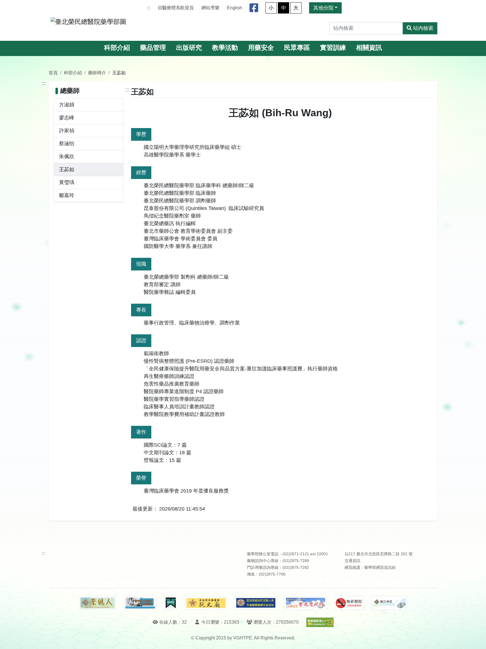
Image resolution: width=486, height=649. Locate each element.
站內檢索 (423, 28)
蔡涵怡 (66, 143)
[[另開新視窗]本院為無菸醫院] (349, 603)
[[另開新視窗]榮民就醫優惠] (140, 603)
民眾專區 (297, 47)
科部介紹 (117, 47)
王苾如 (66, 169)
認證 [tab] (141, 340)
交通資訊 (352, 561)
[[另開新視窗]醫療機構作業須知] (256, 603)
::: (148, 7)
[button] (476, 639)
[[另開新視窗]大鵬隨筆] (306, 603)
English (234, 7)
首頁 (53, 72)
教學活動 (225, 47)
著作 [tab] (141, 432)
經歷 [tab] (141, 172)
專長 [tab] (141, 310)
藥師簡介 (97, 72)
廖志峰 (66, 117)
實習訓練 (333, 47)
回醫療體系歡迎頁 (176, 7)
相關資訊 (369, 47)
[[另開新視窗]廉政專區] (389, 603)
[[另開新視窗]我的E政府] (170, 603)
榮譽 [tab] (141, 478)
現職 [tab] (141, 264)
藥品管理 (153, 47)
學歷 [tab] (141, 134)
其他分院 (323, 8)
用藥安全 (261, 47)
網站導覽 (210, 7)
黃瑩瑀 (66, 182)
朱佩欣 (66, 156)
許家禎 (66, 130)
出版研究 (189, 47)
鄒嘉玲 (66, 195)
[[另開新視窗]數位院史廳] (206, 603)
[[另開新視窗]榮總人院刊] (97, 603)
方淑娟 (66, 105)
